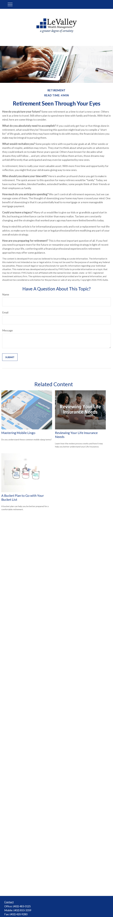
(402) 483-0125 (22, 906)
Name (5, 294)
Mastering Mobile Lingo (18, 433)
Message (7, 330)
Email (5, 312)
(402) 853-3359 (22, 910)
